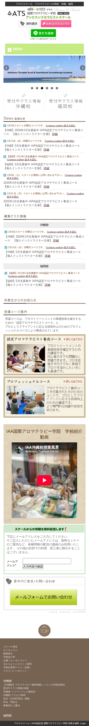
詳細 (55, 134)
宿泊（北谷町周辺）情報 (16, 698)
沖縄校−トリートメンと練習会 (19, 691)
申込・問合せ (10, 702)
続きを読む (70, 125)
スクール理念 (10, 646)
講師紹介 (8, 653)
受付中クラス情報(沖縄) (16, 688)
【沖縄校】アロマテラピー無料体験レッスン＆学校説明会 (35, 684)
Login (83, 723)
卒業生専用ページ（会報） (17, 667)
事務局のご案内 (11, 705)
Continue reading (55, 125)
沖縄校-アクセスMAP (14, 695)
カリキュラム (10, 650)
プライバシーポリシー (15, 671)
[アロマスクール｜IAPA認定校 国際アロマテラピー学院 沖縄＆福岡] (44, 19)
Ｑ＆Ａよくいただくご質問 (17, 664)
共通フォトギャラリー (15, 660)
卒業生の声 (9, 657)
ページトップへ (44, 630)
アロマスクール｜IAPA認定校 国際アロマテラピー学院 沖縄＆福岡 (46, 723)
